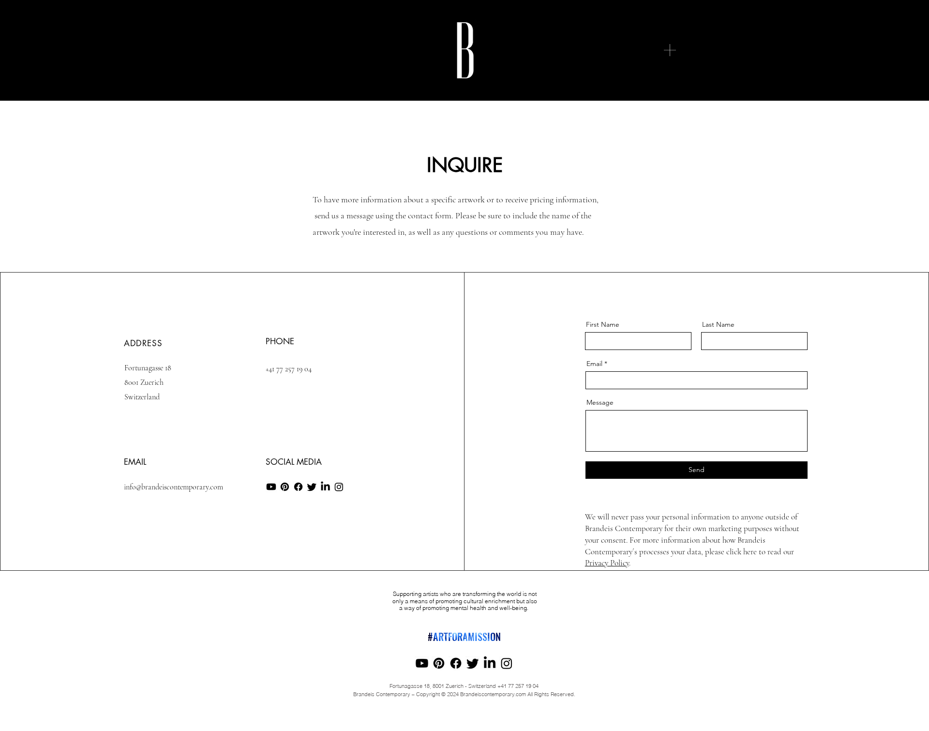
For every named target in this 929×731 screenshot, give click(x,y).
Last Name (718, 324)
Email (594, 363)
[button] (670, 50)
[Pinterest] (284, 486)
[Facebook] (298, 486)
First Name (602, 324)
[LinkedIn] (325, 486)
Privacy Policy (607, 563)
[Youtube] (271, 486)
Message (600, 402)
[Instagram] (339, 486)
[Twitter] (311, 486)
